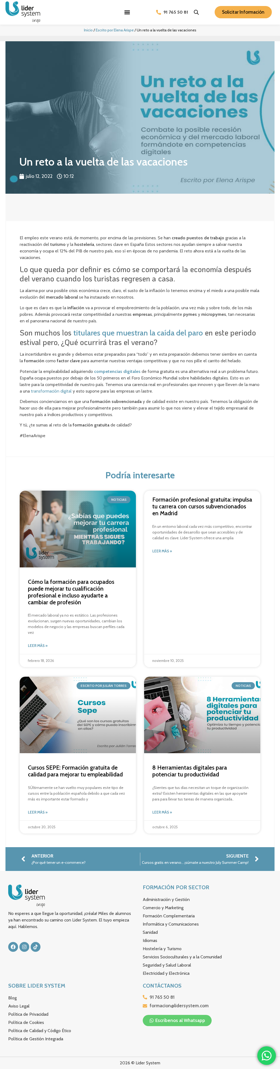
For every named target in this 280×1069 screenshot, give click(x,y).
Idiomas (150, 940)
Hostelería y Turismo (162, 948)
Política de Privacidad (28, 1014)
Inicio (88, 30)
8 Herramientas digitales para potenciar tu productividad (189, 771)
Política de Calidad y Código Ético (39, 1030)
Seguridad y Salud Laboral (167, 965)
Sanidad (150, 932)
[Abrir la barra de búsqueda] (196, 12)
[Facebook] (13, 947)
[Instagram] (24, 947)
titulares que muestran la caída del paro (138, 332)
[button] (127, 12)
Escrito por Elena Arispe (115, 30)
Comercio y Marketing (163, 907)
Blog (12, 997)
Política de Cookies (26, 1022)
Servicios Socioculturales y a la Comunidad (182, 956)
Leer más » (38, 645)
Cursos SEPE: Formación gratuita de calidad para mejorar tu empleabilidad (75, 771)
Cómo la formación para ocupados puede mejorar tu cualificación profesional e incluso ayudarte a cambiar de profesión (71, 592)
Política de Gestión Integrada (35, 1038)
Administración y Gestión (166, 899)
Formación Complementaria (169, 915)
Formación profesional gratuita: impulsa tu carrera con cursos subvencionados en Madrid (202, 506)
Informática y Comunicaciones (171, 924)
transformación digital (51, 391)
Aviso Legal (19, 1006)
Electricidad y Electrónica (166, 973)
